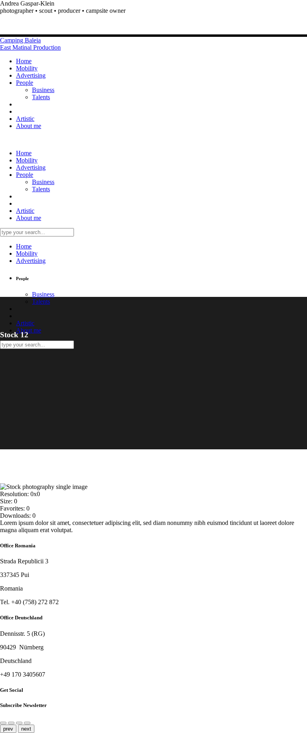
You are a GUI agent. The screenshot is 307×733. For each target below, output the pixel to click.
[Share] (3, 723)
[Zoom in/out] (19, 723)
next (26, 729)
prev (8, 729)
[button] (153, 10)
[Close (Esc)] (11, 723)
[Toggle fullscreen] (27, 723)
